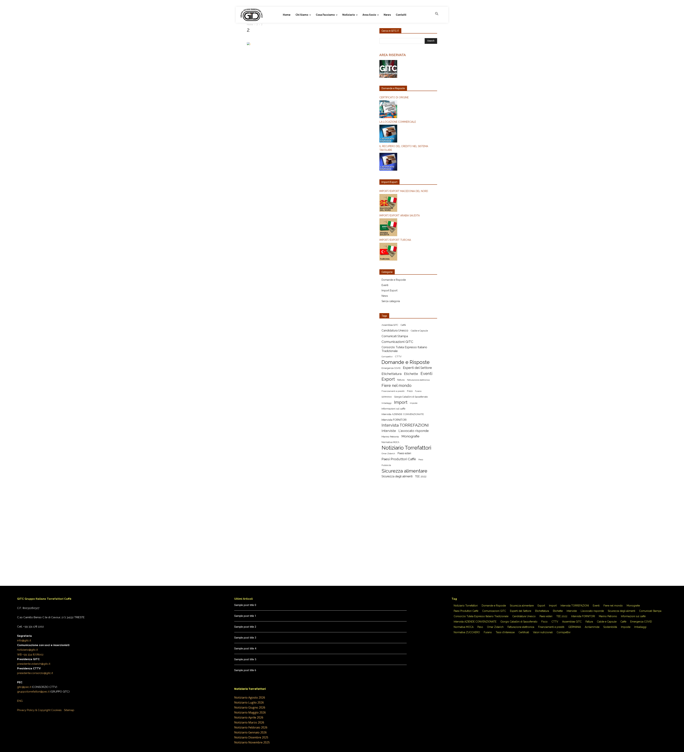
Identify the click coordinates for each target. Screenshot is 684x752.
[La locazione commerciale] (408, 134)
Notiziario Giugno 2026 (249, 707)
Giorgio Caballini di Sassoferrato (411, 396)
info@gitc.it (24, 640)
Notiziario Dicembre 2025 (251, 737)
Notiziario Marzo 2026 (249, 722)
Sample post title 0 (245, 605)
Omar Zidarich (388, 453)
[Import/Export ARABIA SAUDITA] (408, 227)
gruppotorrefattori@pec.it (33, 691)
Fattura (401, 379)
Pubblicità (386, 465)
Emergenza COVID (391, 368)
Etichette (411, 374)
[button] (437, 14)
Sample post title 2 (245, 626)
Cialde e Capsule (419, 330)
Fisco (410, 391)
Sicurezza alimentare (404, 471)
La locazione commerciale (397, 121)
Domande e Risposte (394, 279)
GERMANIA (387, 397)
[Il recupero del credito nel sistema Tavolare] (408, 162)
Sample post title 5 (245, 659)
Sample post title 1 (245, 616)
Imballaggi (387, 403)
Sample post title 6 (245, 670)
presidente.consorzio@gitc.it (35, 673)
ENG (20, 700)
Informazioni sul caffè (393, 408)
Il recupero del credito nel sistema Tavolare (403, 148)
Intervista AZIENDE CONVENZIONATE (403, 414)
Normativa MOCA (390, 442)
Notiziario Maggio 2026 (250, 712)
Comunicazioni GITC (397, 342)
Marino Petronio (390, 436)
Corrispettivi (387, 357)
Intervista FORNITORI (394, 419)
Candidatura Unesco (395, 330)
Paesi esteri (404, 453)
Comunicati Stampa (395, 336)
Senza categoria (391, 301)
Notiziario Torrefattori (406, 448)
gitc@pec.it (24, 687)
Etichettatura (391, 374)
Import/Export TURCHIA (395, 239)
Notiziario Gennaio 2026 (250, 732)
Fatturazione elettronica (418, 380)
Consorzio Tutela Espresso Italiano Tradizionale (404, 349)
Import (400, 402)
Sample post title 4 (245, 648)
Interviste (389, 431)
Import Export (389, 290)
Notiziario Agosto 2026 (249, 697)
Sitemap (69, 710)
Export (388, 379)
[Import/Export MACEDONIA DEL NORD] (408, 203)
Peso (420, 459)
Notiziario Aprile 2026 (248, 717)
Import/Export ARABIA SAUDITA (399, 215)
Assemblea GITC (390, 325)
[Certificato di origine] (408, 109)
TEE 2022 (420, 476)
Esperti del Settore (417, 368)
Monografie (410, 436)
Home (250, 24)
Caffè (403, 325)
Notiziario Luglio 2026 (249, 702)
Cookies (56, 710)
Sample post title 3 (245, 637)
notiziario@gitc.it (27, 649)
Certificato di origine (394, 97)
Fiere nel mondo (396, 385)
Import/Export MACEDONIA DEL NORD (403, 191)
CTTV (398, 356)
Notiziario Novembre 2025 (252, 742)
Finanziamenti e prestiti (393, 391)
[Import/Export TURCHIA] (408, 252)
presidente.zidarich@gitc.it (33, 663)
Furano (418, 391)
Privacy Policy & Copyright (33, 710)
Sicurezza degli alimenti (397, 476)
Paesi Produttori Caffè (399, 459)
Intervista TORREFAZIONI (405, 425)
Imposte (413, 403)
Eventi (385, 285)
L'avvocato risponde (413, 431)
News (385, 295)
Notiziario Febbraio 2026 (250, 727)
